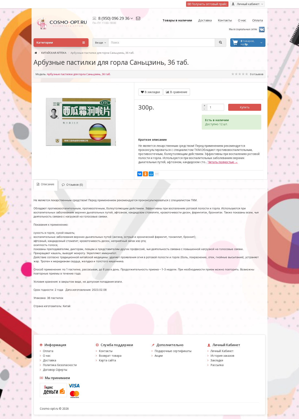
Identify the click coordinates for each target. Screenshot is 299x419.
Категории (44, 42)
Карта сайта (107, 360)
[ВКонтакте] (139, 173)
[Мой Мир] (151, 173)
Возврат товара (110, 356)
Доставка (49, 360)
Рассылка (217, 365)
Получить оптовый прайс (209, 4)
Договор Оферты (55, 370)
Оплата (48, 351)
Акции (159, 356)
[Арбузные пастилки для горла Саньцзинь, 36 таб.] (80, 121)
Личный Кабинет (222, 351)
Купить (245, 107)
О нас (47, 356)
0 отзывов (256, 74)
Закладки (217, 360)
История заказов (222, 356)
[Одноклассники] (145, 173)
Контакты (105, 351)
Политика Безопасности (60, 365)
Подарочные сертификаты (173, 351)
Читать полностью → (223, 162)
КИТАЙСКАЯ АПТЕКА (53, 53)
